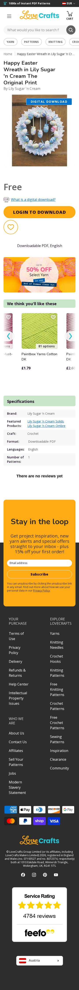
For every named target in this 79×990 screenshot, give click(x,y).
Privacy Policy (41, 590)
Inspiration (59, 750)
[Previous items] (9, 336)
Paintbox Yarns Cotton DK (39, 357)
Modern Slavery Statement (17, 787)
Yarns (54, 633)
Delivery (15, 661)
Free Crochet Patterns (57, 722)
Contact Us (18, 741)
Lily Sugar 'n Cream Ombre (46, 426)
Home (8, 54)
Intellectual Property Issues (18, 698)
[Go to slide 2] (42, 172)
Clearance (58, 759)
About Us (16, 733)
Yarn (10, 42)
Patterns (31, 42)
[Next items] (70, 336)
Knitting (55, 42)
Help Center (19, 684)
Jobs (12, 773)
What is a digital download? (33, 199)
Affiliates (16, 750)
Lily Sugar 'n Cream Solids (45, 421)
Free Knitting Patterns (57, 689)
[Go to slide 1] (36, 172)
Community (59, 768)
